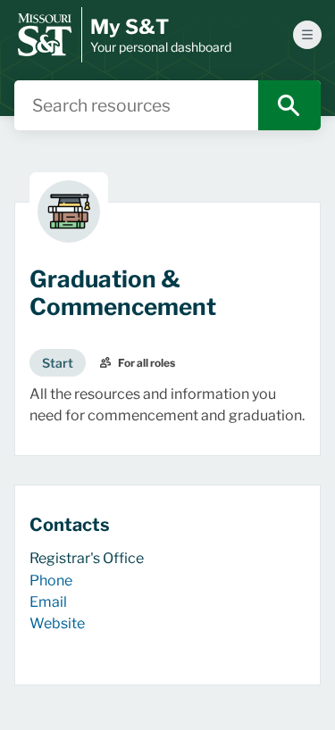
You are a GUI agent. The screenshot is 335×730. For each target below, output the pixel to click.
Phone (50, 580)
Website (57, 623)
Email (48, 601)
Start (57, 362)
